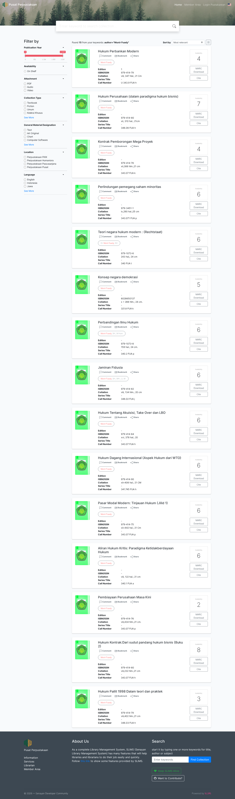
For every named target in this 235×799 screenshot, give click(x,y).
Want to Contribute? (170, 778)
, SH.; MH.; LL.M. (113, 378)
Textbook (32, 102)
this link (85, 761)
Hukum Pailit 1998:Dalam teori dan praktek (130, 691)
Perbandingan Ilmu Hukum (118, 322)
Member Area (192, 4)
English (31, 179)
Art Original (33, 133)
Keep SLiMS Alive (168, 770)
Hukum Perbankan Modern (118, 51)
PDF (29, 83)
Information (31, 757)
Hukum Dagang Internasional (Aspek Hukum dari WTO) (139, 458)
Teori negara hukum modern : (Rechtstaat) (130, 232)
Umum (30, 109)
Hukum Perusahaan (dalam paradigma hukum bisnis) (138, 96)
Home (178, 4)
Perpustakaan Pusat (37, 167)
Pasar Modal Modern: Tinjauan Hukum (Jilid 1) (133, 503)
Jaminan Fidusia (110, 367)
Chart (30, 136)
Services (29, 761)
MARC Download (199, 70)
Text (29, 130)
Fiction (30, 106)
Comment (106, 56)
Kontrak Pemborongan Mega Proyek (125, 142)
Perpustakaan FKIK (37, 157)
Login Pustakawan (214, 4)
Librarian (29, 765)
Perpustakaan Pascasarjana (41, 163)
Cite (199, 78)
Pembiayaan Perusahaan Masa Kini (124, 597)
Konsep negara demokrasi (118, 277)
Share (136, 56)
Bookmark (122, 56)
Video (30, 90)
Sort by (167, 42)
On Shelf (31, 71)
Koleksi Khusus (35, 112)
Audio (30, 87)
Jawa (30, 186)
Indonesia (32, 183)
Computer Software (37, 140)
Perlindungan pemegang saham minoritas (129, 187)
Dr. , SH (109, 243)
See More (29, 117)
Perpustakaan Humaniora (40, 160)
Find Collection (200, 759)
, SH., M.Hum (112, 333)
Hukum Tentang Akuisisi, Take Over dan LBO (131, 413)
